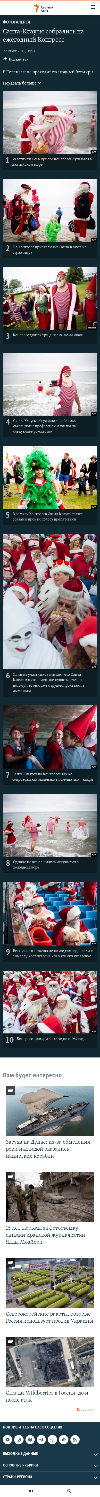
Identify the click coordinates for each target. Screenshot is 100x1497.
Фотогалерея (16, 22)
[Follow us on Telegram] (41, 1439)
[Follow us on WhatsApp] (52, 1439)
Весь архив (85, 1410)
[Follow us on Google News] (63, 1439)
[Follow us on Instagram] (18, 1439)
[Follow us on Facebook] (30, 1439)
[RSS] (75, 1439)
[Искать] (69, 1491)
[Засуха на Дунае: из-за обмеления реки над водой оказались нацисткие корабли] (50, 1111)
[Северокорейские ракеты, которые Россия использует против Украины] (50, 1283)
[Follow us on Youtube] (7, 1439)
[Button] (15, 60)
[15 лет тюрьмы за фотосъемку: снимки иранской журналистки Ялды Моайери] (50, 1197)
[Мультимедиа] (31, 1491)
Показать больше (20, 83)
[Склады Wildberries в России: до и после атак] (50, 1362)
